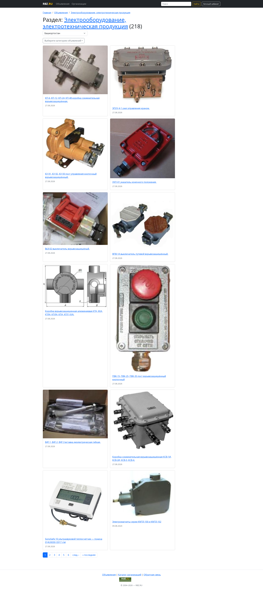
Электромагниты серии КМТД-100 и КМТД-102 (136, 521)
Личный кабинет (211, 4)
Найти (196, 4)
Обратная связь (152, 574)
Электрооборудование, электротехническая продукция (100, 12)
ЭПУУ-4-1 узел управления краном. (131, 108)
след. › (75, 554)
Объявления (62, 3)
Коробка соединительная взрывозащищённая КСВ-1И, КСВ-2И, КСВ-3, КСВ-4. (141, 458)
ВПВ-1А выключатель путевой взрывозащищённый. (140, 253)
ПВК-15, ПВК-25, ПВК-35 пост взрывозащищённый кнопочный (139, 378)
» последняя (88, 554)
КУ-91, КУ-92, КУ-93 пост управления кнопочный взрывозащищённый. (71, 175)
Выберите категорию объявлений (63, 40)
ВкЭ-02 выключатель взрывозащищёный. (67, 248)
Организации (79, 3)
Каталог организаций (129, 574)
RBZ (48, 4)
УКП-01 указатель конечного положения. (134, 182)
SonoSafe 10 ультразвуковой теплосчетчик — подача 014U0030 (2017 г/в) (73, 540)
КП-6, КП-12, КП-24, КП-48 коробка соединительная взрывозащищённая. (72, 100)
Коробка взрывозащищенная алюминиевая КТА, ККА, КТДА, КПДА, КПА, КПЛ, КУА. (74, 313)
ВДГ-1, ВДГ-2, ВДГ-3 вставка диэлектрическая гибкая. (73, 442)
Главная (47, 12)
